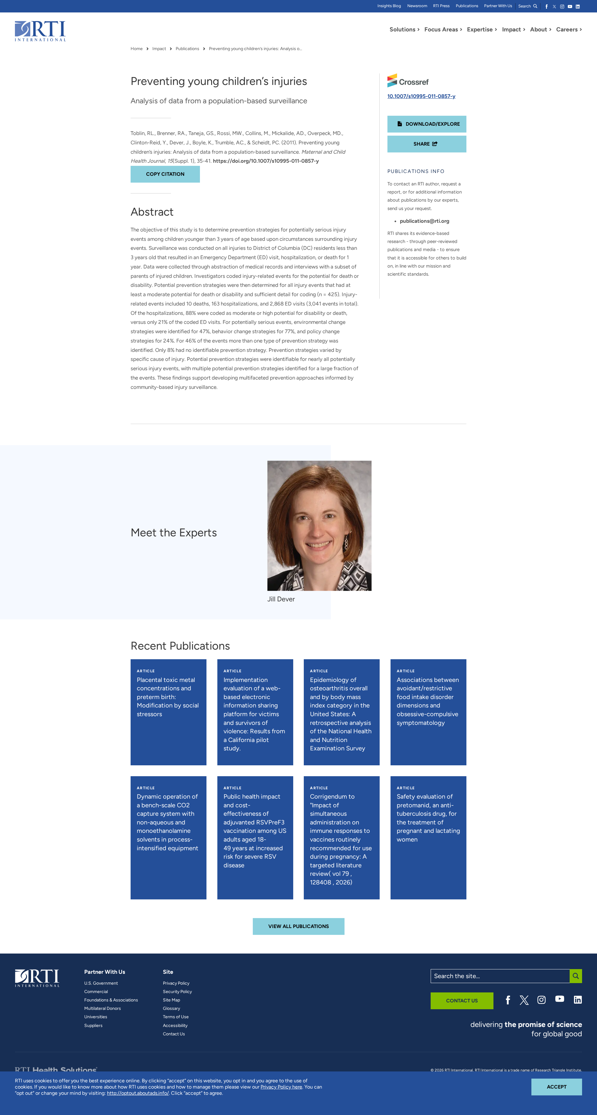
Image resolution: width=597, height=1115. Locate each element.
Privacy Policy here (281, 1087)
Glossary (171, 1008)
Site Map (171, 1000)
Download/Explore (432, 124)
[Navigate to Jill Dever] (319, 526)
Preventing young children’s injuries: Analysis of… (255, 49)
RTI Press (441, 5)
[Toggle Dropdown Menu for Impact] (524, 29)
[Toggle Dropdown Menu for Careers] (581, 29)
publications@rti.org (424, 221)
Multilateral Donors (102, 1008)
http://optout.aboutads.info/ (138, 1093)
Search (525, 6)
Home (137, 49)
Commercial (96, 992)
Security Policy (177, 992)
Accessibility (175, 1026)
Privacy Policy (176, 983)
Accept (564, 1087)
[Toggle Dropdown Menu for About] (550, 29)
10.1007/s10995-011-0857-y (421, 96)
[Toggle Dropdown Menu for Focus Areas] (461, 29)
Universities (95, 1017)
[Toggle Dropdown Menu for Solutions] (418, 29)
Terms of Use (176, 1017)
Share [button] (422, 144)
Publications (467, 5)
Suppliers (93, 1026)
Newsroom (417, 5)
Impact (159, 49)
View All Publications (298, 926)
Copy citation (165, 174)
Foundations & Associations (111, 1000)
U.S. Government (101, 983)
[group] (322, 532)
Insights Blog (389, 5)
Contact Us (174, 1034)
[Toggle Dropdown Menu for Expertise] (496, 29)
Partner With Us (498, 5)
